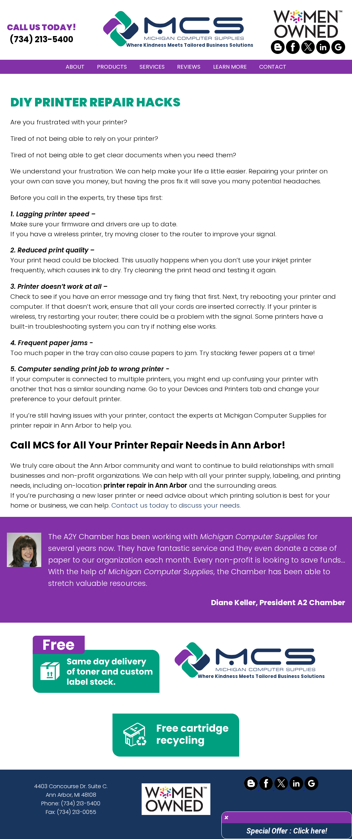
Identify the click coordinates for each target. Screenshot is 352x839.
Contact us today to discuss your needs (175, 505)
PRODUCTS (112, 67)
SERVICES (152, 67)
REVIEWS (188, 67)
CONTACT (272, 67)
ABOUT (75, 67)
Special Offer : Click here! (286, 831)
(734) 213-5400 (41, 33)
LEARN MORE (230, 67)
